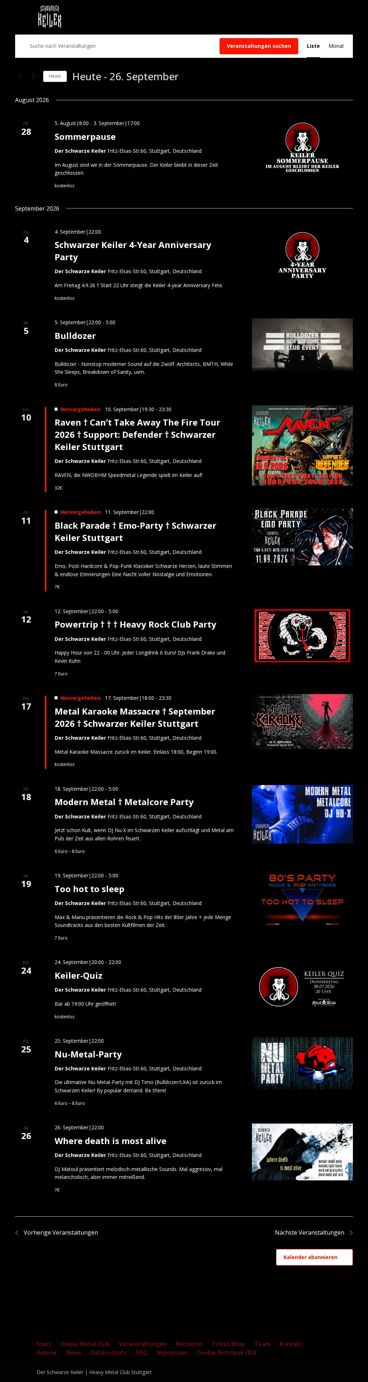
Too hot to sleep (89, 889)
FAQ (142, 1352)
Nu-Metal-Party (88, 1054)
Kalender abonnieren (310, 1257)
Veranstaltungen (143, 1344)
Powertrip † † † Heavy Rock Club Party (135, 624)
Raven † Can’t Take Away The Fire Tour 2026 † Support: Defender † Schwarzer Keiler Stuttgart (137, 434)
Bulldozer (75, 335)
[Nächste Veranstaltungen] (33, 76)
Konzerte (189, 1344)
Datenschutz (109, 1352)
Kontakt (291, 1344)
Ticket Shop (228, 1344)
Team (262, 1344)
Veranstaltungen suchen (259, 45)
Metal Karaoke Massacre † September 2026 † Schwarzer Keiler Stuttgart (135, 717)
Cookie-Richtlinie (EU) (227, 1352)
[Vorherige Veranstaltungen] (19, 76)
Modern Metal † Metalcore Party (124, 802)
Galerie (47, 1352)
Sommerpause (85, 136)
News (74, 1352)
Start (44, 1344)
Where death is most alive (110, 1141)
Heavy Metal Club (85, 1344)
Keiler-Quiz (78, 975)
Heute (55, 76)
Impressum (172, 1352)
